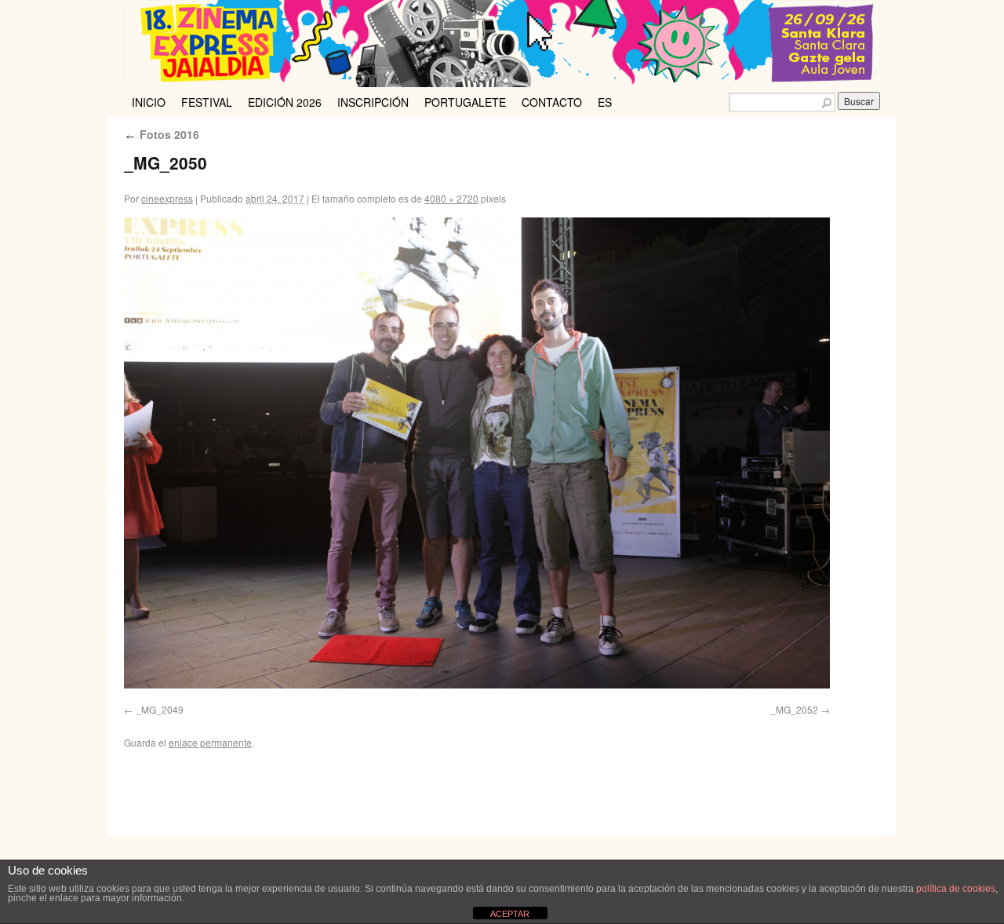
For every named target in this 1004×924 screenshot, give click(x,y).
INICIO (149, 102)
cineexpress (167, 198)
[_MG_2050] (477, 452)
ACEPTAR (509, 914)
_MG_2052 (794, 709)
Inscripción (373, 102)
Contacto (552, 102)
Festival (206, 102)
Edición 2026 (285, 102)
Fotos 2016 (161, 134)
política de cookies (955, 888)
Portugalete (465, 102)
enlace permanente (210, 742)
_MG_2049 (160, 709)
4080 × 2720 (451, 198)
